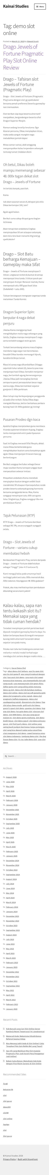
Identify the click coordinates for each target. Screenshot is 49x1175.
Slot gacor (7, 1136)
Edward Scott (33, 41)
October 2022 (11, 981)
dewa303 (6, 1107)
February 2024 (12, 907)
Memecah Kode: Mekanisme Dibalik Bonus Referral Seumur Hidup (23, 1037)
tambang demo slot (30, 736)
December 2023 (12, 916)
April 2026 (10, 791)
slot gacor (7, 1101)
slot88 (5, 1113)
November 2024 (12, 865)
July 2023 (10, 939)
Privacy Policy (9, 1159)
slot (5, 1095)
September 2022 (13, 986)
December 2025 (12, 809)
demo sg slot (8, 690)
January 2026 (11, 805)
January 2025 (11, 856)
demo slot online (10, 693)
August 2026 (11, 777)
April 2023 (10, 953)
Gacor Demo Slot (19, 668)
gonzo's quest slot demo (13, 708)
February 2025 (12, 851)
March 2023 (11, 958)
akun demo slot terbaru (18, 671)
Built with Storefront (28, 1159)
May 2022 (10, 990)
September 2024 (13, 874)
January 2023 (11, 967)
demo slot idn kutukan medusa (28, 690)
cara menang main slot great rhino (28, 683)
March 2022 (11, 999)
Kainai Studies (16, 6)
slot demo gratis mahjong (24, 717)
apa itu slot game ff (11, 674)
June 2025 (10, 833)
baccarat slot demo (15, 677)
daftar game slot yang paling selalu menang (22, 686)
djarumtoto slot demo (31, 702)
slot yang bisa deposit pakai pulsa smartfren (22, 730)
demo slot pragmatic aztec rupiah (17, 696)
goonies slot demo (33, 708)
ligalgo (6, 1124)
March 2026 (11, 796)
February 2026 (12, 800)
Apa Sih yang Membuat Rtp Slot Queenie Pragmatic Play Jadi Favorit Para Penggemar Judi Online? (25, 1054)
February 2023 (12, 962)
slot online (7, 1118)
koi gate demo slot (24, 711)
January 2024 (11, 911)
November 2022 (12, 976)
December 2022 (12, 972)
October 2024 (11, 870)
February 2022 (12, 1004)
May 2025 (10, 837)
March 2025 (11, 847)
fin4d (5, 1083)
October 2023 (11, 925)
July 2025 (10, 828)
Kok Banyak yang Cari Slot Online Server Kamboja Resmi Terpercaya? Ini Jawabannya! (25, 1030)
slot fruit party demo (18, 724)
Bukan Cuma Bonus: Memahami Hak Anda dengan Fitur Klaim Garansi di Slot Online (23, 1062)
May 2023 (10, 949)
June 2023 (10, 944)
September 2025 (13, 823)
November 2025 (12, 814)
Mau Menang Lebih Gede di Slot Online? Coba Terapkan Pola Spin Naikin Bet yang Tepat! (25, 1044)
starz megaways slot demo (14, 733)
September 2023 (13, 930)
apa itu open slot (36, 671)
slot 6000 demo (15, 714)
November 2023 (12, 921)
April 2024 (10, 898)
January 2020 (11, 1009)
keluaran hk (8, 1089)
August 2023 (11, 935)
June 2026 (10, 782)
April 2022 (10, 995)
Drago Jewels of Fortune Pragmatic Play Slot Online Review (23, 57)
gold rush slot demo (31, 705)
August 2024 (11, 879)
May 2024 (10, 893)
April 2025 (10, 842)
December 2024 (12, 860)
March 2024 (11, 902)
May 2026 (10, 786)
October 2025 (11, 819)
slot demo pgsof (21, 721)
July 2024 (10, 884)
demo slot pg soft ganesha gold (31, 693)
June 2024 (10, 888)
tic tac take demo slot (27, 739)
